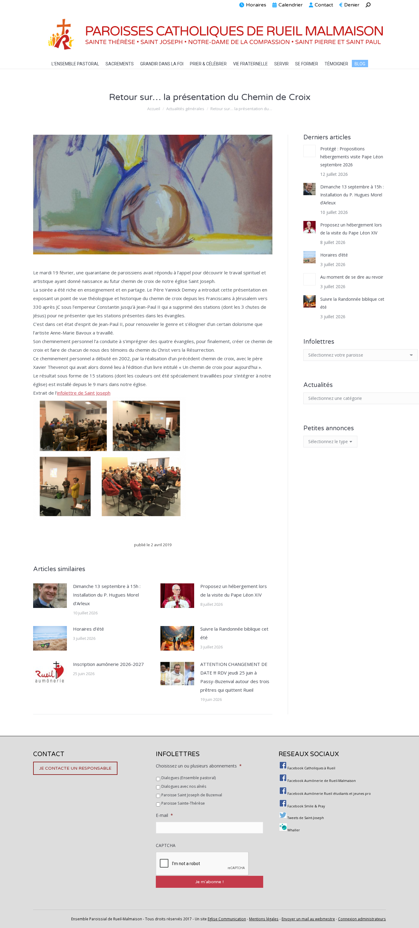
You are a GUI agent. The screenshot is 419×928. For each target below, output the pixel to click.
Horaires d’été (88, 629)
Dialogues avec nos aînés (183, 786)
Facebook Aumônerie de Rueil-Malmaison (321, 781)
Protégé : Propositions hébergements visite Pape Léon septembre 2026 (351, 157)
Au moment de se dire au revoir (351, 277)
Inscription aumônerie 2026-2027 (108, 664)
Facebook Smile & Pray (306, 806)
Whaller (293, 830)
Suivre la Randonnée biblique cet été (234, 633)
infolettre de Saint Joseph (83, 393)
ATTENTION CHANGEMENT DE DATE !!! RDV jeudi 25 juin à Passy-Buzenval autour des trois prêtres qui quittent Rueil (234, 677)
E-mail (164, 815)
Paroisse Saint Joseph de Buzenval (191, 795)
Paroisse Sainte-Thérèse (183, 803)
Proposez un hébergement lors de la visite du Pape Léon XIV (233, 590)
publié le (152, 544)
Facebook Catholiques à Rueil (311, 768)
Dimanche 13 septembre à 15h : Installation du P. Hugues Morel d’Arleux (106, 594)
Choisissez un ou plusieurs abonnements (199, 766)
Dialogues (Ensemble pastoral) (188, 777)
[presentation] (202, 864)
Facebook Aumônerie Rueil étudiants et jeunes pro (329, 793)
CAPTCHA (165, 845)
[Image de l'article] (50, 595)
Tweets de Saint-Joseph (305, 818)
